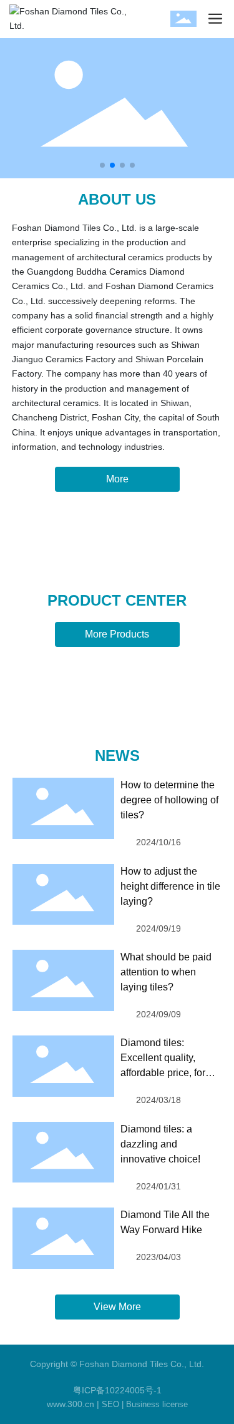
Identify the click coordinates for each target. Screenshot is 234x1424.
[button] (102, 165)
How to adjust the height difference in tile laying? (170, 886)
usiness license (160, 1404)
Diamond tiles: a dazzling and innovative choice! (160, 1144)
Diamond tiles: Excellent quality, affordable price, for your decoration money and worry (171, 1072)
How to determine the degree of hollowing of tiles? (169, 800)
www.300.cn (70, 1404)
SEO (110, 1404)
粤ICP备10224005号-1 (117, 1390)
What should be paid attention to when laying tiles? (166, 972)
